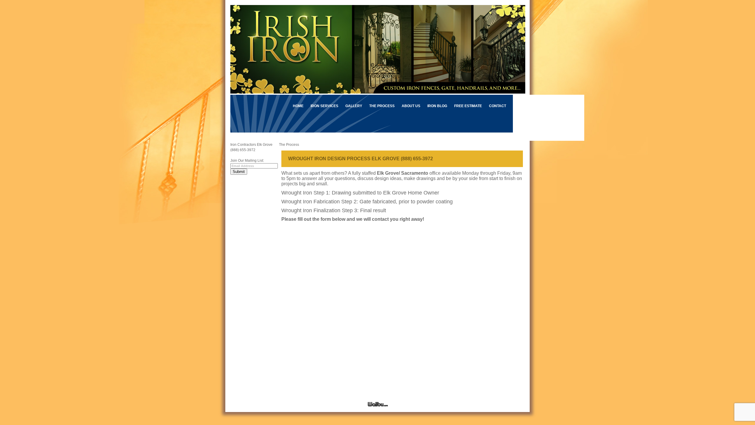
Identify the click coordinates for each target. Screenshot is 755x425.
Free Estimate (468, 106)
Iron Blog (437, 106)
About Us (411, 106)
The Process (382, 106)
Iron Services (324, 106)
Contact (497, 106)
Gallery (353, 106)
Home (298, 106)
